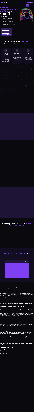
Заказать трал (6, 34)
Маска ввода (3, 31)
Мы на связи (29, 2)
